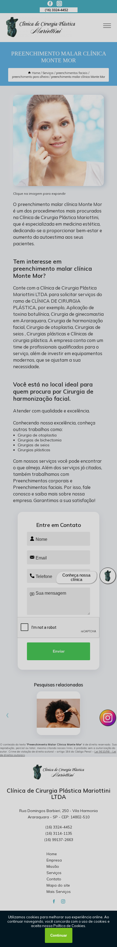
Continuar (58, 935)
